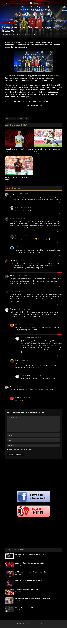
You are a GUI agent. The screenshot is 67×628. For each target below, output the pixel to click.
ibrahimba (19, 360)
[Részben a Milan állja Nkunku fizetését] (9, 583)
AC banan (18, 247)
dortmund (20, 118)
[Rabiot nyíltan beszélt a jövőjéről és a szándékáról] (9, 600)
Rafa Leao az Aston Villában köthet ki (28, 607)
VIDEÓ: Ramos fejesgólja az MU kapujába (16, 178)
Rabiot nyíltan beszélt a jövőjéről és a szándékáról (32, 598)
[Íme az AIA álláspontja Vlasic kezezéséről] (9, 556)
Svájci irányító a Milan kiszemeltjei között (29, 563)
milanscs (18, 324)
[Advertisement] (33, 475)
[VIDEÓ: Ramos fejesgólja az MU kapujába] (19, 165)
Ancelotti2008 (15, 309)
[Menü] (7, 3)
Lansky (17, 207)
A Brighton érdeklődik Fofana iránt (27, 589)
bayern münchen (10, 118)
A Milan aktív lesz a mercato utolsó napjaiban (31, 572)
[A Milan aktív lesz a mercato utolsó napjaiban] (9, 574)
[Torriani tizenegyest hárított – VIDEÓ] (19, 138)
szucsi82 (13, 276)
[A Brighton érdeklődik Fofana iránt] (9, 592)
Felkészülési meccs (9, 23)
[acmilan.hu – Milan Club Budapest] (34, 3)
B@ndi (12, 218)
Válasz (59, 202)
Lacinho (13, 260)
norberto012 (11, 34)
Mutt (11, 291)
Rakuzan (18, 397)
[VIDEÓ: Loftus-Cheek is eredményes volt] (48, 138)
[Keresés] (60, 3)
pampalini (13, 194)
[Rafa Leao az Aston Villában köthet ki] (9, 609)
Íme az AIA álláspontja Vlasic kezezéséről (29, 554)
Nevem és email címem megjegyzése (20, 449)
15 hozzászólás (31, 34)
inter (26, 118)
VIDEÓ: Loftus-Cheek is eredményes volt (47, 150)
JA (11, 386)
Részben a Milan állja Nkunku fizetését (28, 581)
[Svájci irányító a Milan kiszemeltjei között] (9, 565)
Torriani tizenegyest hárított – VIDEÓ (19, 149)
